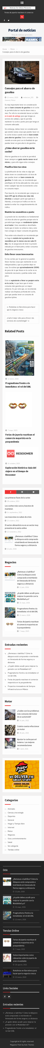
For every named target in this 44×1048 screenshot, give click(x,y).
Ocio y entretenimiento (17, 838)
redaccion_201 (28, 97)
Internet (11, 827)
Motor (13, 100)
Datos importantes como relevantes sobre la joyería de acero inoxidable (25, 958)
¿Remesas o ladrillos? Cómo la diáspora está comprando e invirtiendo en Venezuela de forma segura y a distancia (27, 578)
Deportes (11, 816)
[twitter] (9, 20)
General (7, 100)
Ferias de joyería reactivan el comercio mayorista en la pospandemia (20, 438)
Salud (10, 842)
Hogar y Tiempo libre (16, 823)
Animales (11, 809)
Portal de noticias (22, 30)
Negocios (11, 835)
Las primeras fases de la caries (17, 498)
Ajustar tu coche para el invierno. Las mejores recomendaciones (26, 742)
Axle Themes (29, 1045)
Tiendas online (13, 849)
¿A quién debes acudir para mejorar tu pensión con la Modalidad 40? (28, 596)
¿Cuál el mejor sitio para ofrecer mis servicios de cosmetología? (20, 319)
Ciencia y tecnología (15, 812)
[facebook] (4, 20)
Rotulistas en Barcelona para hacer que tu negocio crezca (21, 308)
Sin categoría (13, 846)
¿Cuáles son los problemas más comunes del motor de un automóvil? (28, 714)
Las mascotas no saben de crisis (18, 517)
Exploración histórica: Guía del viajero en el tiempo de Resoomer (20, 471)
